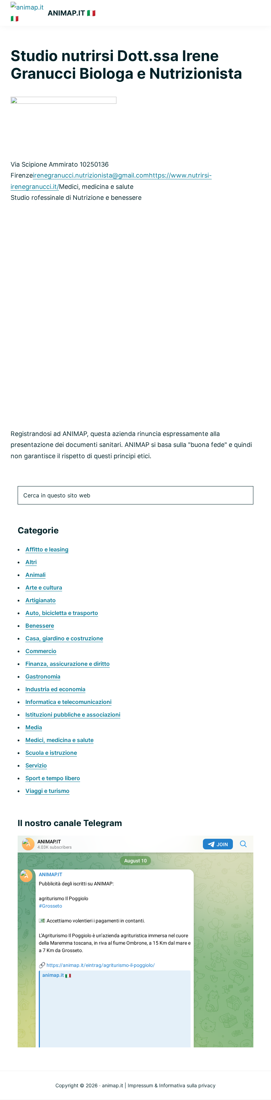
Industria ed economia (55, 689)
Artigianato (40, 600)
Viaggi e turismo (47, 790)
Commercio (40, 650)
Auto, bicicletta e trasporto (61, 612)
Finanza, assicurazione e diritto (67, 663)
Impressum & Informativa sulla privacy (172, 1085)
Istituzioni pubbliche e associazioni (72, 714)
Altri (31, 562)
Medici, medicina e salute (59, 739)
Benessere (39, 625)
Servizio (36, 765)
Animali (35, 574)
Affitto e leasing (46, 549)
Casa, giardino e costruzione (64, 638)
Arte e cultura (43, 587)
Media (33, 727)
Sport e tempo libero (52, 778)
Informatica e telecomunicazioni (68, 701)
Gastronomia (42, 676)
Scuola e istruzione (51, 752)
